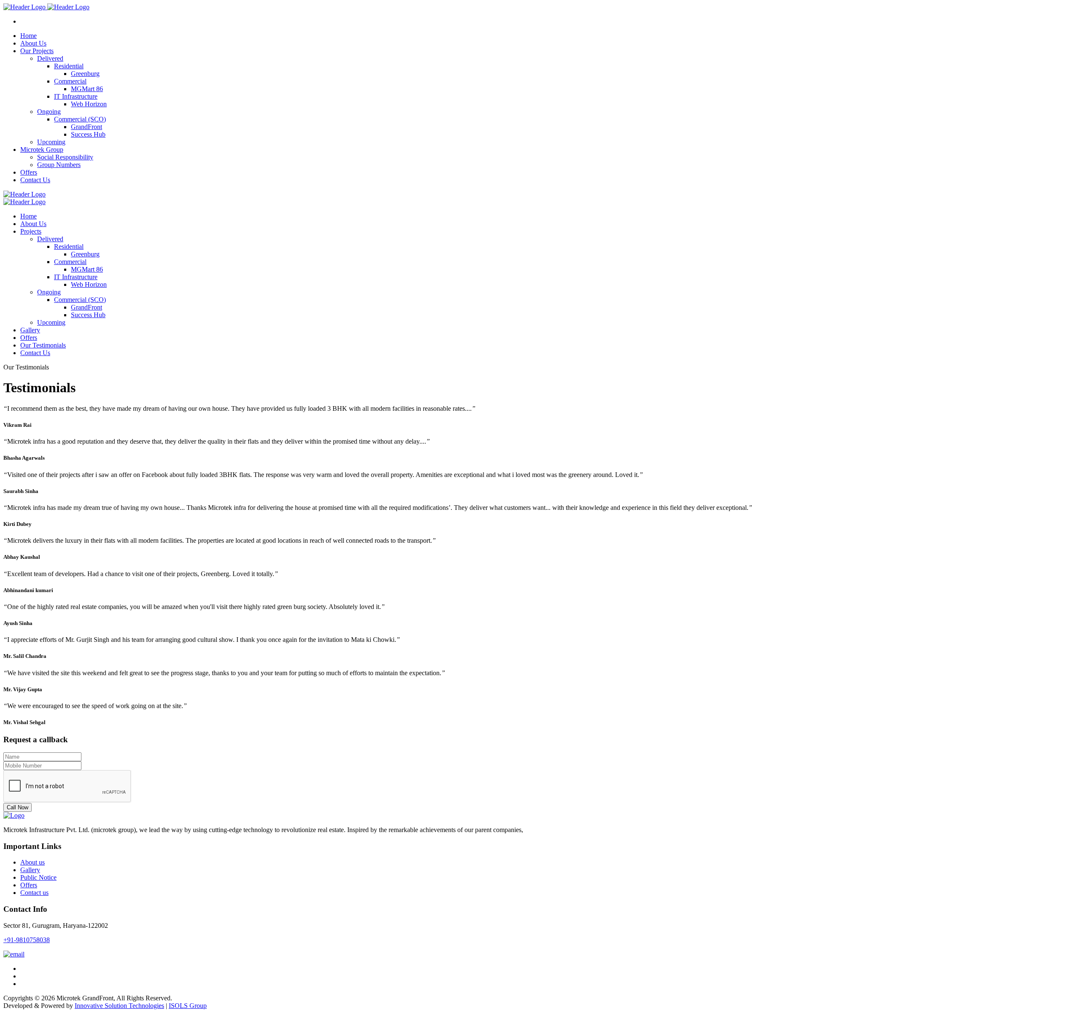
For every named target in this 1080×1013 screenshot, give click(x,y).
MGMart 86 (87, 88)
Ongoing (49, 111)
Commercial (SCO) (80, 119)
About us (32, 862)
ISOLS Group (188, 1005)
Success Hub (88, 134)
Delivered (50, 58)
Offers (28, 885)
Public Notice (38, 877)
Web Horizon (89, 104)
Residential (69, 66)
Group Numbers (59, 164)
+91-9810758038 (26, 939)
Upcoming (51, 141)
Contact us (34, 892)
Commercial (70, 81)
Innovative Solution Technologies (119, 1005)
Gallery (30, 869)
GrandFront (86, 126)
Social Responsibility (65, 157)
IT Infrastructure (75, 96)
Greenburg (85, 73)
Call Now (17, 807)
